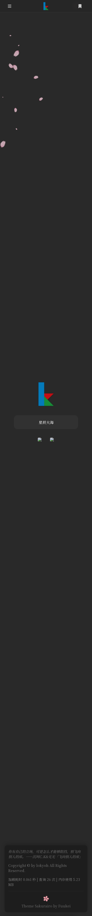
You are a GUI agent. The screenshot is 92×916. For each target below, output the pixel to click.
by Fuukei (62, 905)
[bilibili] (40, 439)
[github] (52, 439)
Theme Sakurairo (37, 905)
